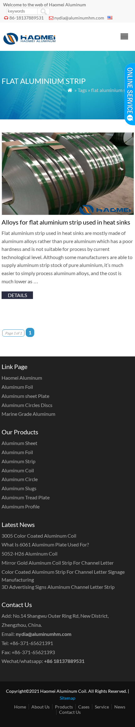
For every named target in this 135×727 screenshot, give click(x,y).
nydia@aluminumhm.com (79, 17)
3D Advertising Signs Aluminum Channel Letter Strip (58, 587)
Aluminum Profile (21, 506)
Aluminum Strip (18, 461)
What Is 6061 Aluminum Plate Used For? (45, 544)
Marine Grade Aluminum (28, 414)
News (119, 706)
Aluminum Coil (18, 470)
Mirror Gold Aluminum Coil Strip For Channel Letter (58, 563)
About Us (40, 706)
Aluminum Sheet (19, 443)
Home (20, 706)
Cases (83, 706)
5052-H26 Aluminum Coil (29, 553)
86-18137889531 (26, 17)
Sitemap (67, 698)
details (17, 295)
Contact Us (70, 712)
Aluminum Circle (20, 479)
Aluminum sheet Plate (25, 396)
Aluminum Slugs (19, 488)
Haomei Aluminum (22, 378)
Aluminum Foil (17, 387)
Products (64, 706)
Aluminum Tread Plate (26, 497)
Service (102, 706)
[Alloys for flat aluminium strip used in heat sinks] (68, 213)
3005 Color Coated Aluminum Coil (39, 536)
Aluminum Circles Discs (27, 405)
